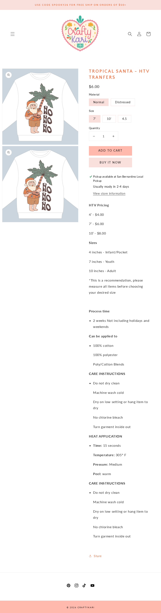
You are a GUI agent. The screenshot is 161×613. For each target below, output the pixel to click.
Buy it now (110, 162)
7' (94, 119)
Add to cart (110, 150)
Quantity (94, 128)
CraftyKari (86, 607)
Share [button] (98, 556)
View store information (109, 193)
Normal (98, 102)
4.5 (124, 119)
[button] (12, 34)
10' (109, 119)
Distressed (123, 102)
